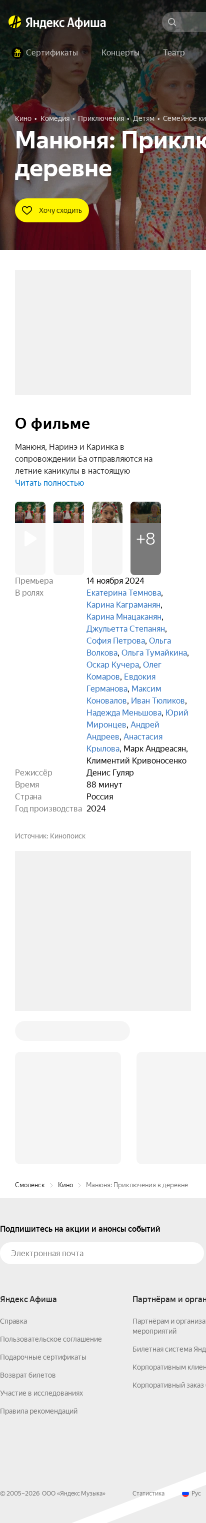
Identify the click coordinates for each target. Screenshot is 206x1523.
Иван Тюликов (158, 701)
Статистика (148, 1342)
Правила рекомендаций (39, 1260)
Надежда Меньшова (124, 713)
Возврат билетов (28, 1224)
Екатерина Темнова (123, 593)
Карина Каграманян (123, 605)
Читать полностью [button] (49, 483)
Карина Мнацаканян (124, 617)
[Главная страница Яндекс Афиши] (15, 21)
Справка (13, 1170)
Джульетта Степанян (125, 629)
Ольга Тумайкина (154, 653)
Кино (65, 1033)
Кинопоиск (68, 836)
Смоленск (30, 1033)
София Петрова (115, 641)
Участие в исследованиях (41, 1242)
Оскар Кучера (112, 665)
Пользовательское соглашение (51, 1188)
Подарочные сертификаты (43, 1206)
